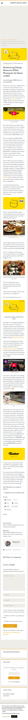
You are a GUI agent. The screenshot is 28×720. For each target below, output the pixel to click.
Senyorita (20, 63)
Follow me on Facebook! (11, 651)
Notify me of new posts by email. (13, 621)
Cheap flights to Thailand (8, 693)
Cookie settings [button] (6, 716)
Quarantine (12, 40)
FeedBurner (17, 681)
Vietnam (13, 99)
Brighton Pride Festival (18, 337)
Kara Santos (16, 237)
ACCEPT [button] (14, 716)
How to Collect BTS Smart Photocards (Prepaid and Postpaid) (13, 526)
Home (3, 40)
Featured (8, 550)
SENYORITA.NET (18, 3)
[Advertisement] (14, 20)
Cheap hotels (6, 695)
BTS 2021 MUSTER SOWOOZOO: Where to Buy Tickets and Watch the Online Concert (13, 534)
